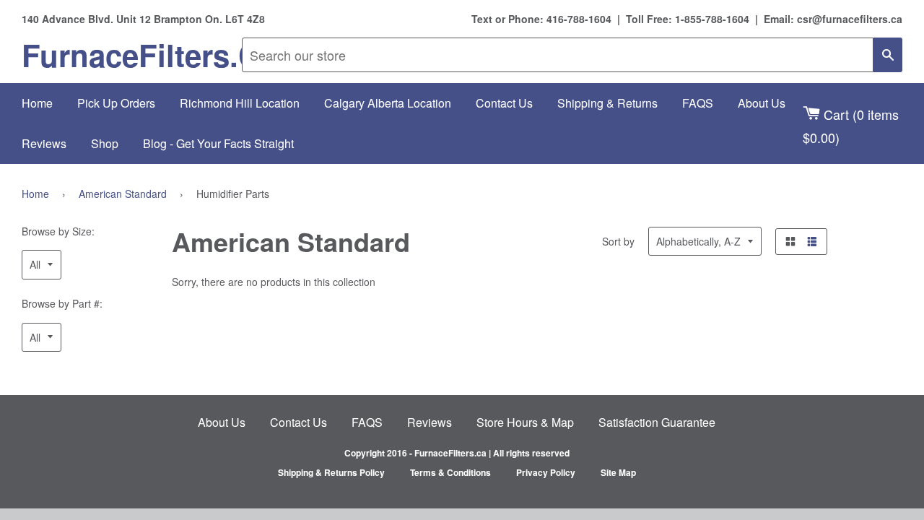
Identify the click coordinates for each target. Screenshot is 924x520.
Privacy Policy (545, 472)
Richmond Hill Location (240, 103)
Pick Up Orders (116, 103)
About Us (761, 103)
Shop (104, 143)
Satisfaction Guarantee (656, 422)
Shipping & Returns (607, 103)
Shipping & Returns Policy (331, 472)
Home (37, 103)
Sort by (618, 241)
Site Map (618, 472)
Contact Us (504, 103)
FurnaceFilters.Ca (132, 54)
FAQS (697, 103)
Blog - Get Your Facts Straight (218, 143)
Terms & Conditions (450, 472)
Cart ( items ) (851, 125)
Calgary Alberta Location (387, 103)
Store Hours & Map (525, 422)
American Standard (123, 193)
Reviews (44, 143)
